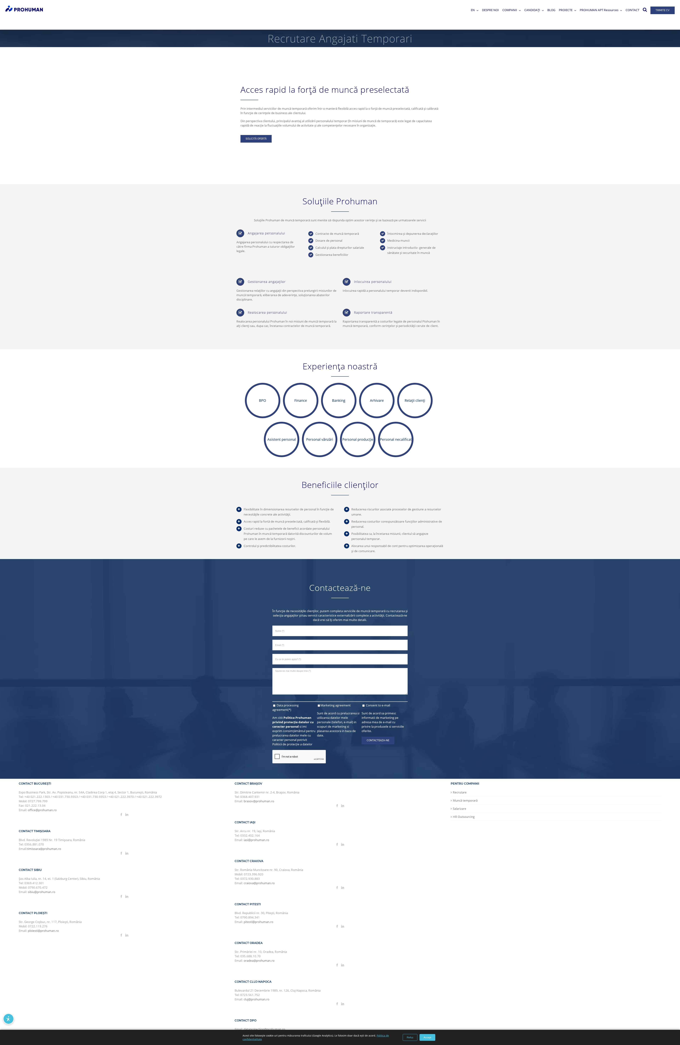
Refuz (410, 1037)
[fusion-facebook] (121, 814)
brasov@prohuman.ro (259, 801)
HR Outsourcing (464, 817)
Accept (427, 1037)
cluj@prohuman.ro (256, 999)
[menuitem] (476, 10)
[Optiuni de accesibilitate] (8, 1019)
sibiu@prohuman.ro (41, 892)
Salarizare (459, 809)
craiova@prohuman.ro (259, 883)
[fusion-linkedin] (126, 814)
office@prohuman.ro (42, 810)
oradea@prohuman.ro (259, 960)
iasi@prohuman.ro (256, 840)
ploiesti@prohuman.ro (43, 931)
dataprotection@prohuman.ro (264, 1029)
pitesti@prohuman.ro (258, 922)
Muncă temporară (465, 800)
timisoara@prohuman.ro (44, 849)
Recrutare (460, 792)
